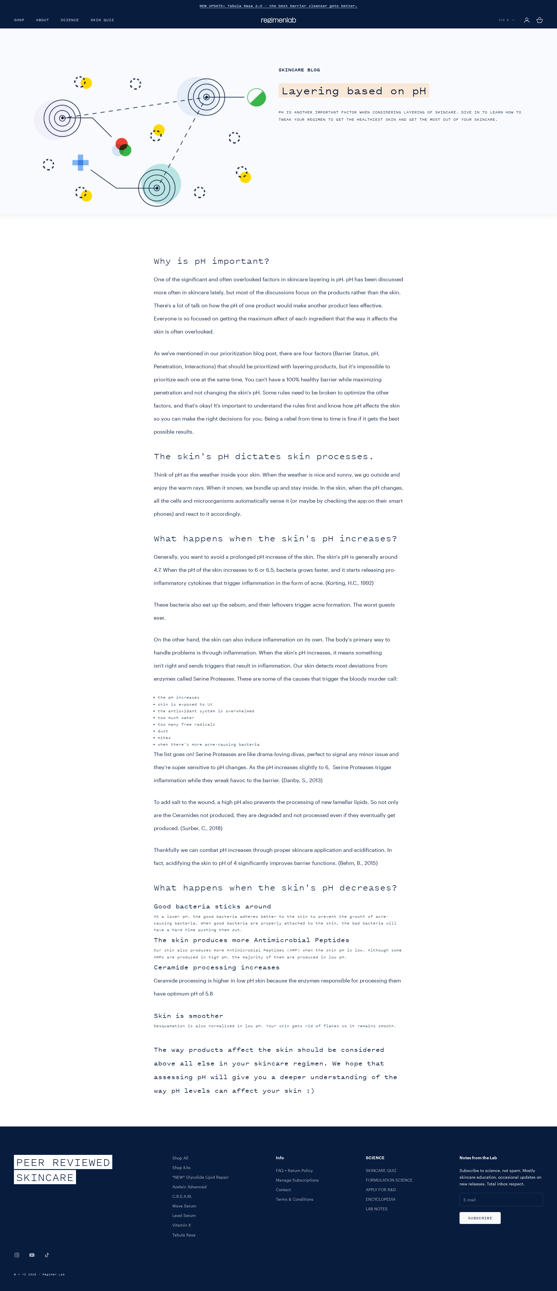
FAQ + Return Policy (294, 1170)
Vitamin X (181, 1225)
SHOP (19, 20)
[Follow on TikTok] (47, 1255)
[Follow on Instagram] (17, 1255)
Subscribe (480, 1218)
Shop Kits (181, 1167)
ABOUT (42, 20)
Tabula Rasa (184, 1234)
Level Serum (184, 1215)
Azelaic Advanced (189, 1186)
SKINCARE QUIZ (381, 1170)
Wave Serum (184, 1205)
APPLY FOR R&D (381, 1189)
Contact (283, 1189)
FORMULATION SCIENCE (389, 1180)
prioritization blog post (248, 353)
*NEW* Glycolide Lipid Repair (200, 1177)
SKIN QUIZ (102, 20)
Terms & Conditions (294, 1199)
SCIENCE (70, 20)
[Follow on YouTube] (32, 1255)
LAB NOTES (377, 1208)
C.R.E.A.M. (182, 1196)
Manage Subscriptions (297, 1180)
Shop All (180, 1157)
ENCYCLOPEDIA (380, 1199)
